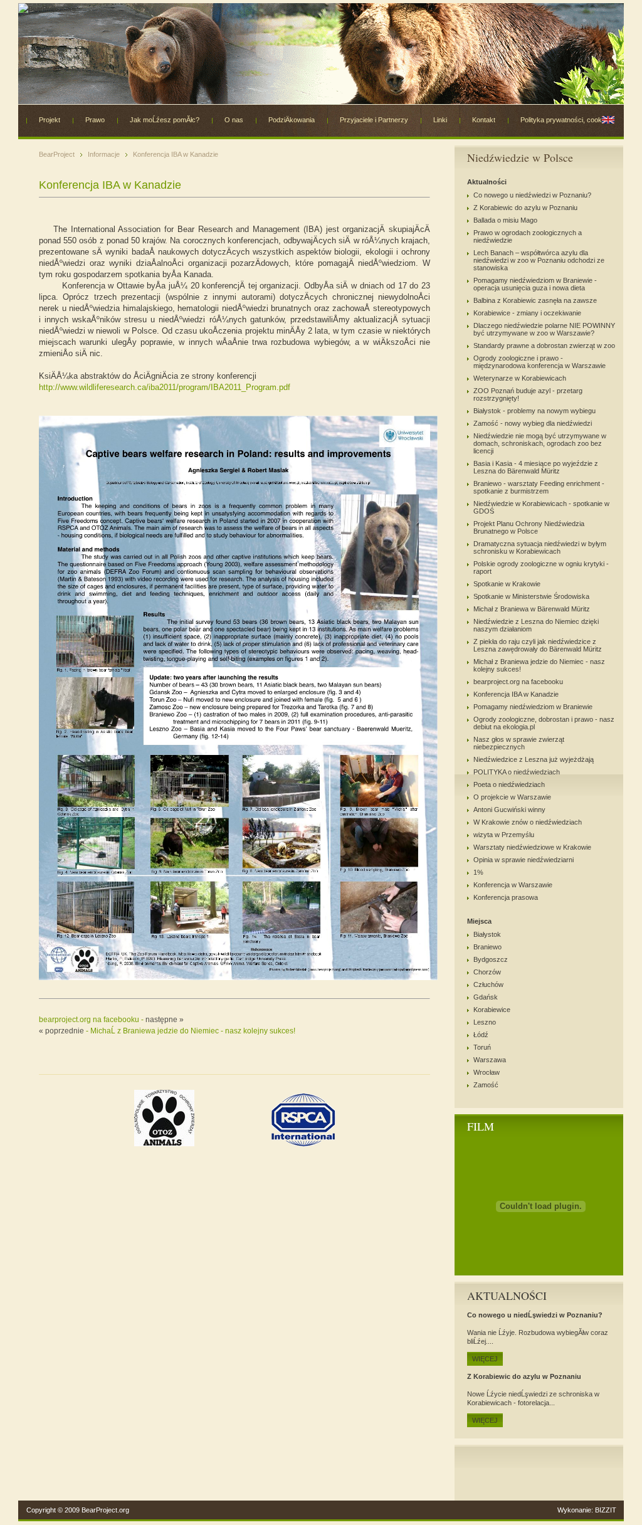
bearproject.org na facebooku (518, 681)
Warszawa (489, 1059)
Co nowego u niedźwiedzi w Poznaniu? (532, 195)
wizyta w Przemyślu (503, 834)
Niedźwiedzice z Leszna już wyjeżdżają (533, 759)
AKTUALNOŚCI (507, 1295)
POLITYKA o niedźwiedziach (516, 772)
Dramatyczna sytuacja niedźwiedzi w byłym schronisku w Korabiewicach (539, 547)
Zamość (485, 1085)
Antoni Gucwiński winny (509, 809)
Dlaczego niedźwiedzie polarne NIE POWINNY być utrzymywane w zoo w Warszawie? (544, 329)
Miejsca (479, 921)
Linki (440, 120)
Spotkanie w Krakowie (506, 584)
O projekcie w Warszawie (512, 797)
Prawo (95, 120)
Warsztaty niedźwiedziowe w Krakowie (532, 847)
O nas (233, 120)
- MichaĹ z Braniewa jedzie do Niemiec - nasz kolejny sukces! (167, 1030)
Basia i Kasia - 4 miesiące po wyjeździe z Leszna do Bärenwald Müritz (535, 467)
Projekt (49, 120)
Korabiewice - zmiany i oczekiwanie (527, 313)
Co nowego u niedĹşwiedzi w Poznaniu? (535, 1315)
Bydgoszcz (490, 959)
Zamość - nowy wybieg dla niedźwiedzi (532, 423)
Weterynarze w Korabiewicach (519, 378)
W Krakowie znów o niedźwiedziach (527, 822)
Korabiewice (491, 1009)
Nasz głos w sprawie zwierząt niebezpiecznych (518, 743)
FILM (480, 1126)
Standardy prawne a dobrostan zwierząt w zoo (544, 345)
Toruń (482, 1047)
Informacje (104, 154)
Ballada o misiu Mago (505, 220)
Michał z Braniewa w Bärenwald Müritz (531, 609)
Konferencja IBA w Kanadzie (175, 154)
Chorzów (487, 972)
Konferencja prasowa (505, 897)
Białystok (487, 934)
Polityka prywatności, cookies (565, 120)
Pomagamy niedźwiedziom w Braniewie (532, 706)
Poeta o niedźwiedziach (509, 784)
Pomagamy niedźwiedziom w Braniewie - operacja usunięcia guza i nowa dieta (535, 284)
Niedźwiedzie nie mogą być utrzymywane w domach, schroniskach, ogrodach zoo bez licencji (539, 443)
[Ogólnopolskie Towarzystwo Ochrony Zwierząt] (165, 1144)
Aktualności (487, 182)
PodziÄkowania (291, 120)
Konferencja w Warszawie (512, 885)
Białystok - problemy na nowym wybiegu (534, 410)
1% (478, 872)
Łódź (480, 1034)
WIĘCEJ (485, 1359)
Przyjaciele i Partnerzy (374, 120)
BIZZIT (605, 1510)
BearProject (57, 154)
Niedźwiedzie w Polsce (520, 157)
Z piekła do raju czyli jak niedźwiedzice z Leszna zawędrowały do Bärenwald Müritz (537, 645)
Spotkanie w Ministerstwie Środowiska (531, 596)
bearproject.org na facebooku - (111, 1019)
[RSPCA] (303, 1144)
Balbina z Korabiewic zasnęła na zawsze (535, 300)
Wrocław (486, 1072)
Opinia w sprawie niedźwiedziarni (523, 859)
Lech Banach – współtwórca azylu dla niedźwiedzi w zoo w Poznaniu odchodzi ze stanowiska (538, 260)
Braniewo (487, 947)
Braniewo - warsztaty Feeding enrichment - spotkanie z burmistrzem (538, 487)
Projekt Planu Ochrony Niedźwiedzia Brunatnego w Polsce (528, 527)
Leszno (484, 1022)
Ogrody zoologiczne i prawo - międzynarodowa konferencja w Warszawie (539, 361)
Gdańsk (485, 997)
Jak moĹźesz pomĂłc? (164, 120)
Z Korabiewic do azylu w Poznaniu (525, 207)
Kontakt (483, 120)
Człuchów (488, 984)
